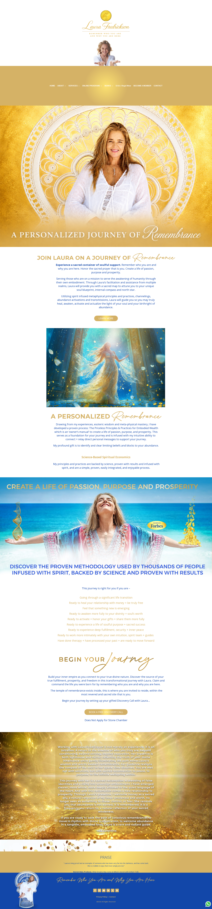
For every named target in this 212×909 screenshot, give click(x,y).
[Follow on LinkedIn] (117, 890)
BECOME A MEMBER (142, 86)
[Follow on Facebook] (95, 890)
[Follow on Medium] (108, 890)
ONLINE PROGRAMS (91, 86)
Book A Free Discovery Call (106, 712)
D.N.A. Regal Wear (123, 86)
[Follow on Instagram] (99, 890)
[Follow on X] (112, 890)
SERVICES (73, 86)
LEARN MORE (106, 318)
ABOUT (60, 86)
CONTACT (158, 86)
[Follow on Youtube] (104, 890)
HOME (52, 86)
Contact (112, 897)
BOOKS (108, 86)
